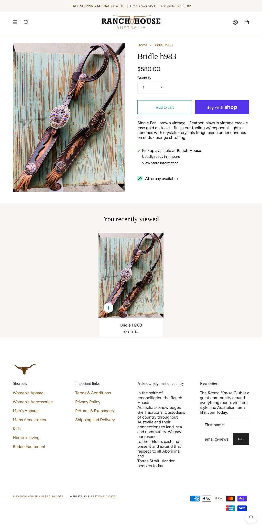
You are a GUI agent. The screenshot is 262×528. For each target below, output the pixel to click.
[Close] (256, 38)
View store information (160, 163)
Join (241, 439)
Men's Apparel (26, 410)
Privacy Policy (87, 401)
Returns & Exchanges (94, 410)
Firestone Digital (102, 496)
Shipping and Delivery (95, 419)
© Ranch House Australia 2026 (38, 496)
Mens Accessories (29, 419)
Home (142, 45)
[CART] (246, 22)
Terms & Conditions (93, 392)
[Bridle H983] (131, 275)
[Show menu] (16, 22)
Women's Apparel (29, 392)
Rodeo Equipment (29, 446)
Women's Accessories (32, 401)
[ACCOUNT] (235, 22)
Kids (16, 428)
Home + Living (26, 437)
